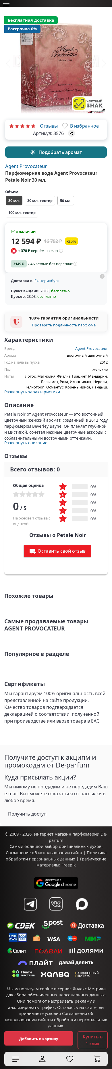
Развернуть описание (25, 442)
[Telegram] (30, 904)
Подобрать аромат (60, 152)
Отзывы (49, 126)
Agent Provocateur (26, 166)
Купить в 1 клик (93, 1040)
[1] (11, 126)
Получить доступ (27, 814)
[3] (22, 126)
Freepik (68, 865)
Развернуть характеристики (32, 391)
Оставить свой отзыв (62, 551)
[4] (28, 126)
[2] (17, 126)
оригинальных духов (80, 846)
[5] (33, 126)
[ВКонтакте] (56, 904)
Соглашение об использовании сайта (44, 852)
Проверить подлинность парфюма (64, 325)
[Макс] (82, 904)
